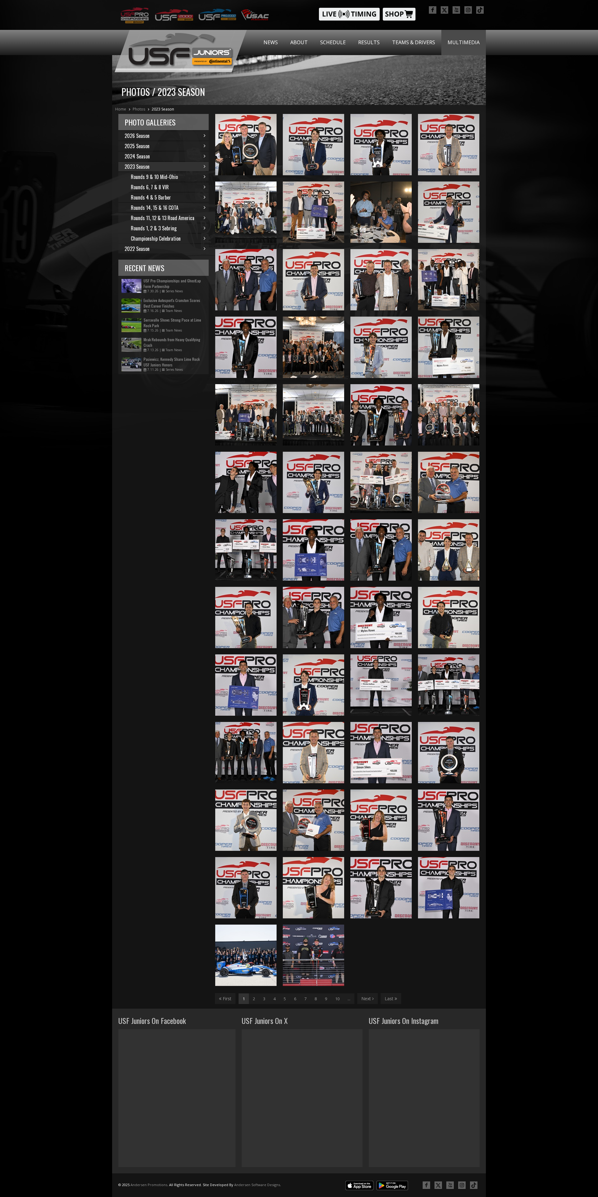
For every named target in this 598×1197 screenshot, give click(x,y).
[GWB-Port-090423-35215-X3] (448, 550)
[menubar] (371, 42)
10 (337, 998)
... (349, 998)
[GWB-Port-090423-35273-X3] (313, 144)
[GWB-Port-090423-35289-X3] (448, 752)
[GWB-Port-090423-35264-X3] (381, 820)
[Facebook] (432, 10)
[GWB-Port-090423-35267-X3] (313, 752)
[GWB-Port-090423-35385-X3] (448, 414)
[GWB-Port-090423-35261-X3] (246, 820)
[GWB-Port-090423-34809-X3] (381, 685)
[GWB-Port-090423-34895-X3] (448, 685)
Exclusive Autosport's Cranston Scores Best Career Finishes (172, 303)
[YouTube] (456, 10)
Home (120, 109)
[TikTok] (480, 10)
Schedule (333, 42)
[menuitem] (270, 42)
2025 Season (137, 146)
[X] (444, 10)
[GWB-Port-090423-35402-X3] (381, 482)
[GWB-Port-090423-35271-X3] (313, 685)
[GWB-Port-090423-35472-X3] (246, 144)
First (226, 998)
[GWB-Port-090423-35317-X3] (448, 347)
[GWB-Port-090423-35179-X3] (448, 482)
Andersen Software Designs (257, 1184)
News (270, 42)
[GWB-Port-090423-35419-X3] (448, 279)
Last (390, 998)
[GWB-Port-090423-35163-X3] (381, 212)
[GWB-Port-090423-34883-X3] (381, 414)
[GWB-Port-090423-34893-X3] (246, 752)
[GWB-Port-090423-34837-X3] (381, 752)
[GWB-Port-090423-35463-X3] (246, 414)
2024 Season (137, 156)
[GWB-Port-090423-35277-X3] (381, 347)
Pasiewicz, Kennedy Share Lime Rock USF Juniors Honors (172, 361)
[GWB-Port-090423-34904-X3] (246, 482)
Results (369, 42)
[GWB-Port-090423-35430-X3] (313, 212)
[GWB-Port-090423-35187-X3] (313, 820)
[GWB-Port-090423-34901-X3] (246, 550)
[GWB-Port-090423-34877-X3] (246, 347)
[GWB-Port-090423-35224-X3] (448, 617)
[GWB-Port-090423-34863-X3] (381, 617)
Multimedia (464, 42)
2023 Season (163, 109)
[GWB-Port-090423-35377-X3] (381, 279)
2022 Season (137, 248)
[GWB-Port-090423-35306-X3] (246, 617)
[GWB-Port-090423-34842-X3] (246, 279)
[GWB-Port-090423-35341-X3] (246, 212)
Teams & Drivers (413, 42)
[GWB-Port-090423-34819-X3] (381, 887)
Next (366, 998)
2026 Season (137, 135)
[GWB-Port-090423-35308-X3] (313, 482)
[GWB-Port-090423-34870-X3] (381, 550)
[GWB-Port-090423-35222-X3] (313, 279)
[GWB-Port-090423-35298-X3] (448, 144)
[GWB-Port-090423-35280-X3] (448, 212)
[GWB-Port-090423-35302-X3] (381, 144)
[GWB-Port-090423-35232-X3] (313, 887)
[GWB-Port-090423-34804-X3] (448, 887)
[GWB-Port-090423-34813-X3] (313, 617)
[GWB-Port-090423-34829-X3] (246, 685)
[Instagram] (468, 10)
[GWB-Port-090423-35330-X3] (313, 414)
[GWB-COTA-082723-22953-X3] (246, 955)
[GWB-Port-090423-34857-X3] (313, 550)
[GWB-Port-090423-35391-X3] (313, 347)
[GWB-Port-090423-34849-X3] (448, 820)
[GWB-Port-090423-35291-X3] (246, 887)
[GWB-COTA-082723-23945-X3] (313, 955)
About (299, 42)
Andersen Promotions (149, 1184)
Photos (139, 109)
